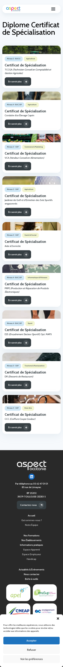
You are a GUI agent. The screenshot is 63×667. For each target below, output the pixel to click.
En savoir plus (15, 81)
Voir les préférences (31, 659)
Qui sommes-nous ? (31, 520)
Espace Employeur (31, 554)
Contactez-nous (28, 504)
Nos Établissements (31, 540)
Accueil (31, 515)
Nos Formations (31, 535)
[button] (58, 618)
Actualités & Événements (31, 569)
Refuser (31, 649)
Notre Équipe (31, 524)
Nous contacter (31, 574)
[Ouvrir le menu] (53, 9)
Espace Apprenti (31, 549)
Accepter (31, 640)
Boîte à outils (31, 578)
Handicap (31, 559)
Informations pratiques (31, 544)
